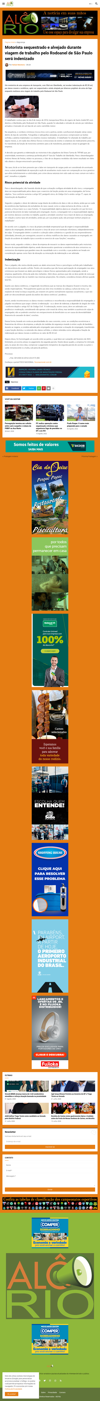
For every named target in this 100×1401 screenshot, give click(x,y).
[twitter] (45, 1381)
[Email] (48, 388)
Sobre (43, 1392)
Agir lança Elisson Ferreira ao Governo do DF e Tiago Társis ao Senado (71, 1095)
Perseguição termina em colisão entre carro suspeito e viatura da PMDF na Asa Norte (18, 426)
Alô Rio (58, 1397)
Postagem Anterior (11, 456)
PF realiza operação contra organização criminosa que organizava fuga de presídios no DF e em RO (49, 427)
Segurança (21, 42)
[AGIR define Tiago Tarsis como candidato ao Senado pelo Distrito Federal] (27, 1108)
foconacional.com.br (43, 362)
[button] (3, 4)
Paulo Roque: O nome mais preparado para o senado (78, 424)
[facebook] (39, 1381)
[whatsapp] (55, 1381)
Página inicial (10, 42)
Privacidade (52, 1392)
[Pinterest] (44, 388)
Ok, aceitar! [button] (11, 1394)
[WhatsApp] (39, 388)
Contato (62, 1392)
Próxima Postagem (89, 456)
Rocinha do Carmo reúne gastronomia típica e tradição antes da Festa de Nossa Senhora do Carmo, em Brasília (73, 1117)
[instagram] (50, 1381)
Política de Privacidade (13, 1389)
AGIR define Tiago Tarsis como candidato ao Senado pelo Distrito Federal (25, 1117)
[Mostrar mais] (53, 388)
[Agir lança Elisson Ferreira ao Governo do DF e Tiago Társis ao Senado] (73, 1086)
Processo (9, 354)
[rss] (61, 1381)
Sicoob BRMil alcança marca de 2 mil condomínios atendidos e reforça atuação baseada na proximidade (25, 1095)
